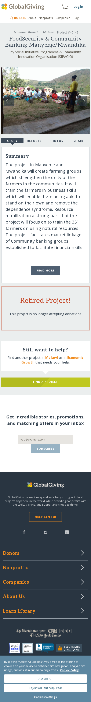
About (32, 18)
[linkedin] (67, 532)
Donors (11, 553)
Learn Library (19, 611)
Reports (34, 141)
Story (12, 141)
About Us (14, 597)
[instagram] (45, 532)
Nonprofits (46, 18)
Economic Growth (26, 32)
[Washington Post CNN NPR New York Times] (45, 634)
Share (78, 141)
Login (78, 6)
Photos (56, 141)
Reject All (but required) (45, 688)
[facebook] (24, 532)
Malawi (48, 32)
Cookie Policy (69, 670)
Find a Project (45, 382)
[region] (45, 679)
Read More (45, 270)
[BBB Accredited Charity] (46, 648)
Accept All (45, 678)
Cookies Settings (45, 697)
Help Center (45, 517)
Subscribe (45, 448)
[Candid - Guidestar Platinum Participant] (29, 648)
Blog (76, 18)
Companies (63, 18)
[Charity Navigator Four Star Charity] (15, 648)
